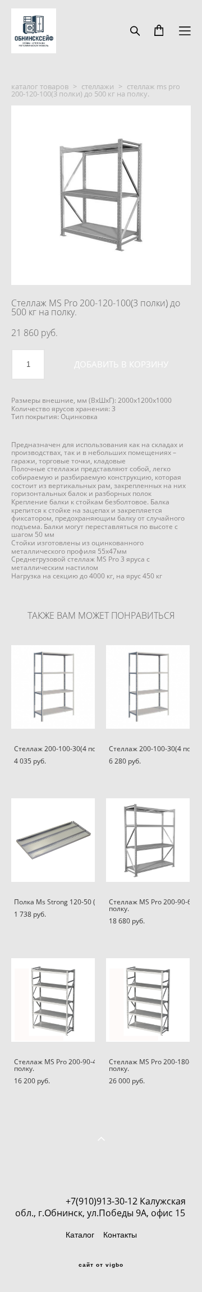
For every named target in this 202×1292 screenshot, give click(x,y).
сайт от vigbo (101, 1265)
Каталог (80, 1234)
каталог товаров (39, 86)
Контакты (120, 1234)
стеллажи (97, 86)
